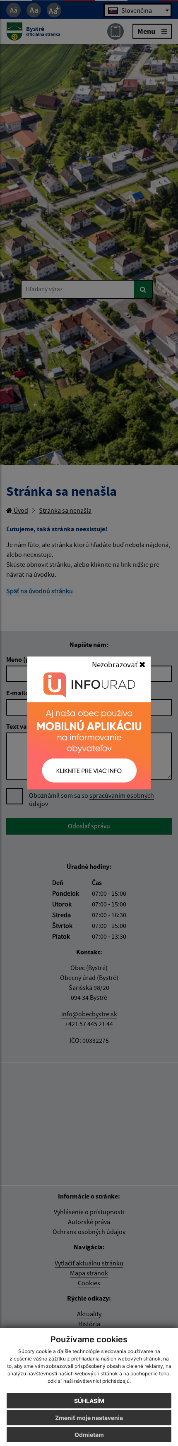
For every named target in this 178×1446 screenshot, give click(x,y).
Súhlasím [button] (89, 1400)
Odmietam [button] (89, 1434)
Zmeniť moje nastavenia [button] (89, 1417)
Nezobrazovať (115, 664)
